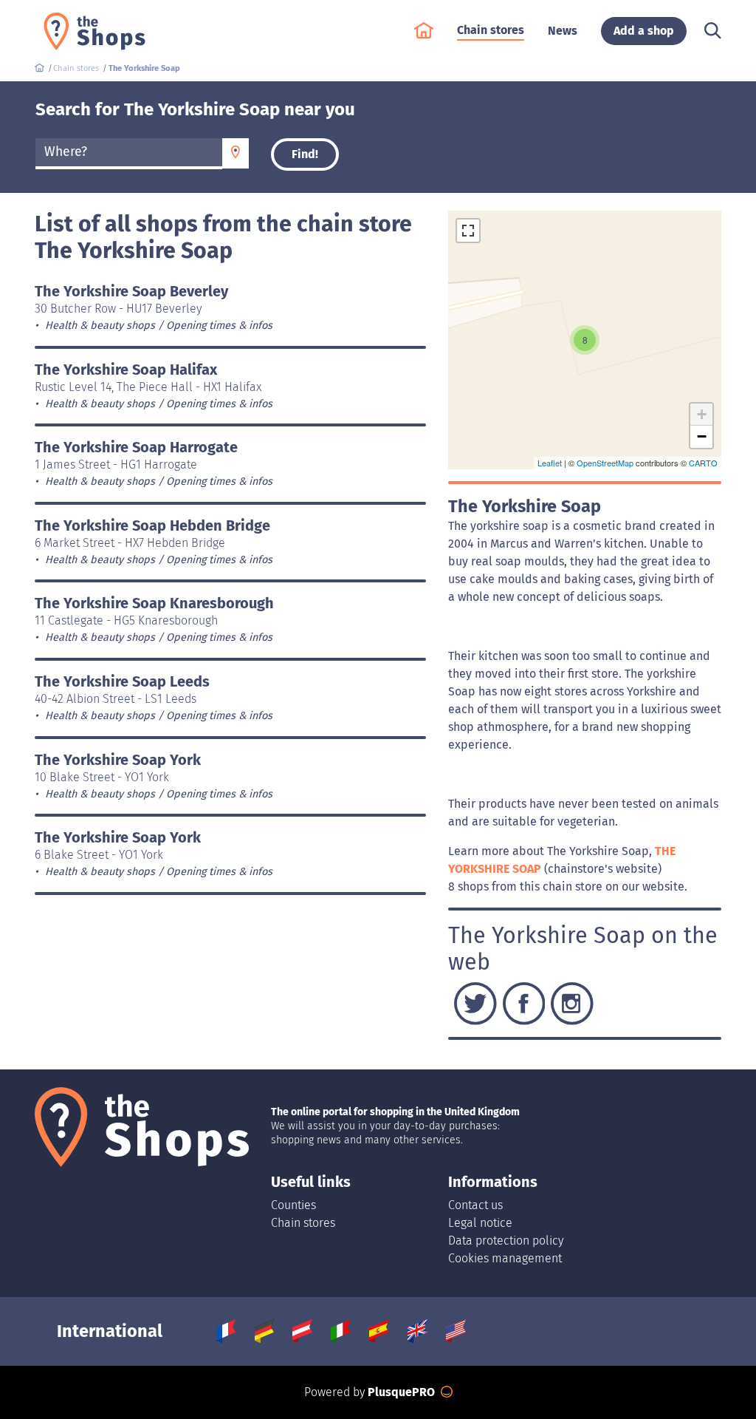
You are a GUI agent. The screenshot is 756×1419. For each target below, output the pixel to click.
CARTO (703, 463)
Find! (305, 154)
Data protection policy (505, 1240)
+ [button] (702, 414)
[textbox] (128, 152)
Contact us (475, 1205)
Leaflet (549, 463)
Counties (293, 1205)
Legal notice (480, 1223)
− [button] (702, 436)
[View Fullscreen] (468, 231)
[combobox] (128, 153)
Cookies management (505, 1258)
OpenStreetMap (605, 463)
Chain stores (303, 1223)
